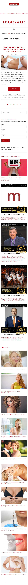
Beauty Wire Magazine (14, 22)
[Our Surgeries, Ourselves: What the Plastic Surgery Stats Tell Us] (14, 519)
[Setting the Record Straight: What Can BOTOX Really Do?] (14, 472)
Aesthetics (17, 94)
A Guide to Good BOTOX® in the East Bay (13, 414)
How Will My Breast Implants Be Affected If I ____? (13, 506)
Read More (14, 88)
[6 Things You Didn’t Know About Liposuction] (14, 381)
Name (2, 124)
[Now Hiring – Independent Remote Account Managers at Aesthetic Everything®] (14, 168)
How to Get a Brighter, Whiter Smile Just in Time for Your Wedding (13, 459)
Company (3, 135)
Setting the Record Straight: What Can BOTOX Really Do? (12, 483)
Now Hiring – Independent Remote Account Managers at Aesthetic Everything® (11, 179)
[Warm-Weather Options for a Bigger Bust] (14, 564)
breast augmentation (15, 95)
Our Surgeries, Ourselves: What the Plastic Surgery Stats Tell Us (13, 529)
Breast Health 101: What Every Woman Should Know (14, 49)
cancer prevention (20, 97)
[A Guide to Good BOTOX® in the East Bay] (14, 404)
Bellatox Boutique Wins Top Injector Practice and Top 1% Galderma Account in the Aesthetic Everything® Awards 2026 (13, 299)
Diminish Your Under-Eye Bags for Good (13, 369)
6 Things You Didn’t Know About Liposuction (10, 392)
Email (3, 129)
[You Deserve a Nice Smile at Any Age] (14, 542)
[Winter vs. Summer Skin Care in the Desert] (14, 427)
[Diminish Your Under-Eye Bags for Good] (14, 359)
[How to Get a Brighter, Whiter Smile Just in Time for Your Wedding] (14, 449)
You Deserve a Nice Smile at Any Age (11, 552)
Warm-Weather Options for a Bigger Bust (13, 574)
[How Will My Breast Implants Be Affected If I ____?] (14, 495)
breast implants (11, 97)
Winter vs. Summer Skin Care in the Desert (13, 436)
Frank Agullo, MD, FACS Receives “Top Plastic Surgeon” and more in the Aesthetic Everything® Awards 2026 (12, 339)
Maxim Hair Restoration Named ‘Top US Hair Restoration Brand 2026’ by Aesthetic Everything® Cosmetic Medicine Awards (13, 218)
